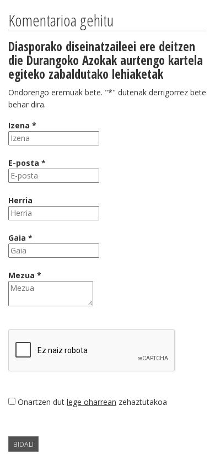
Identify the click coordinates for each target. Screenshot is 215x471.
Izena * (22, 125)
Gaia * (20, 237)
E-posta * (27, 163)
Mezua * (24, 275)
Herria (20, 200)
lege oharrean (91, 402)
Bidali (23, 444)
